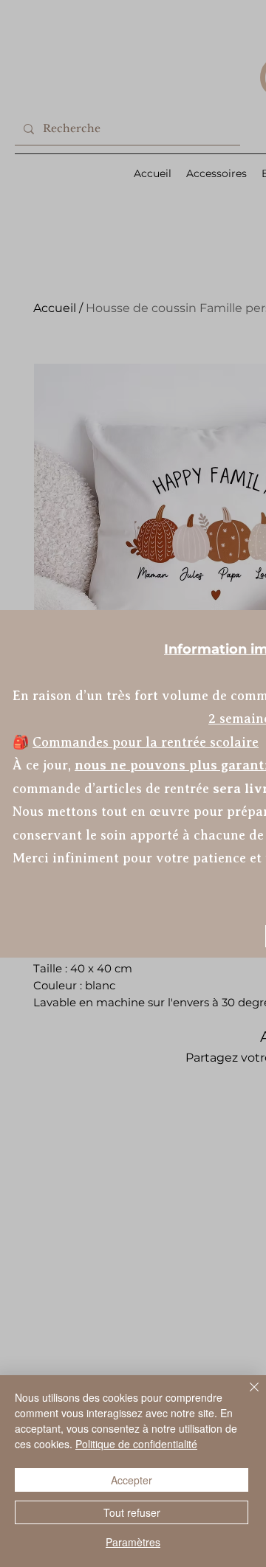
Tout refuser (131, 1512)
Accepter (131, 1480)
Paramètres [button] (133, 1542)
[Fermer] (245, 1396)
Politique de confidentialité (136, 1443)
